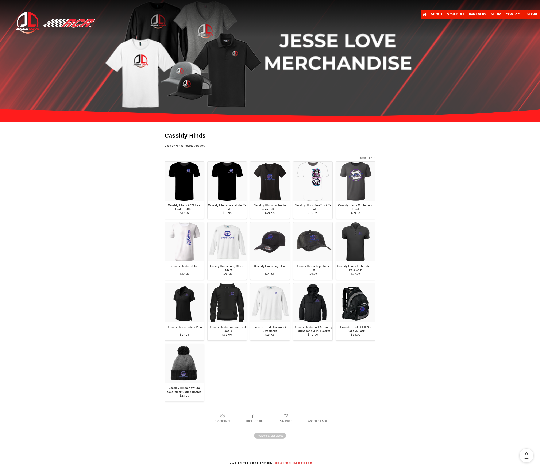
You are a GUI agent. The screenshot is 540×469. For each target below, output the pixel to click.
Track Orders (254, 421)
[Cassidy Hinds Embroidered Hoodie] (227, 302)
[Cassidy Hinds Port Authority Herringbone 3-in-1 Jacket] (312, 302)
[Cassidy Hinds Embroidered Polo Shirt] (355, 241)
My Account (222, 421)
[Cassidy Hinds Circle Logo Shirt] (355, 181)
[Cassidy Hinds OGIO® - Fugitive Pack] (355, 302)
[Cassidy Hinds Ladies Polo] (184, 302)
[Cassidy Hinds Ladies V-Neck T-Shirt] (269, 181)
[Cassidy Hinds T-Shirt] (184, 241)
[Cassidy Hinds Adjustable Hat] (312, 241)
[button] (526, 455)
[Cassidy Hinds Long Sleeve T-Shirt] (227, 241)
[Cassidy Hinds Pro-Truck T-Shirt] (312, 181)
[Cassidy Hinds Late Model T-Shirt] (227, 181)
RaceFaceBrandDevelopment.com (292, 462)
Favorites (286, 421)
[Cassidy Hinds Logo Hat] (269, 241)
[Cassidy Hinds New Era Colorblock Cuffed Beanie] (184, 363)
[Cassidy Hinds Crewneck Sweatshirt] (269, 302)
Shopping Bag (317, 421)
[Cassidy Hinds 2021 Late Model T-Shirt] (184, 181)
